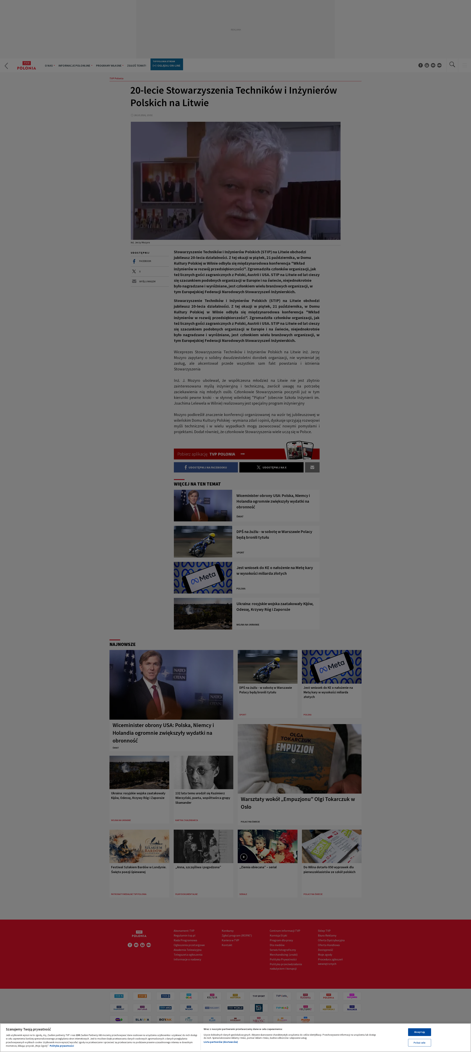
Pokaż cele (419, 1042)
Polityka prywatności (62, 1045)
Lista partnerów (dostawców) (221, 1042)
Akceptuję (419, 1032)
